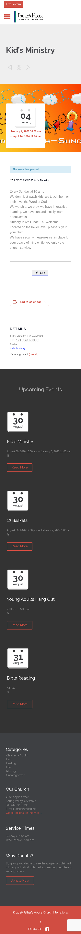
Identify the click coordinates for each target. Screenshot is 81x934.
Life (8, 767)
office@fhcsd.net (25, 808)
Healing (11, 763)
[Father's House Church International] (28, 16)
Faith (9, 759)
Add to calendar (30, 302)
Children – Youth (17, 755)
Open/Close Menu (7, 16)
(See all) (33, 354)
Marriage (11, 771)
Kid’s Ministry (17, 348)
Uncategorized (15, 775)
